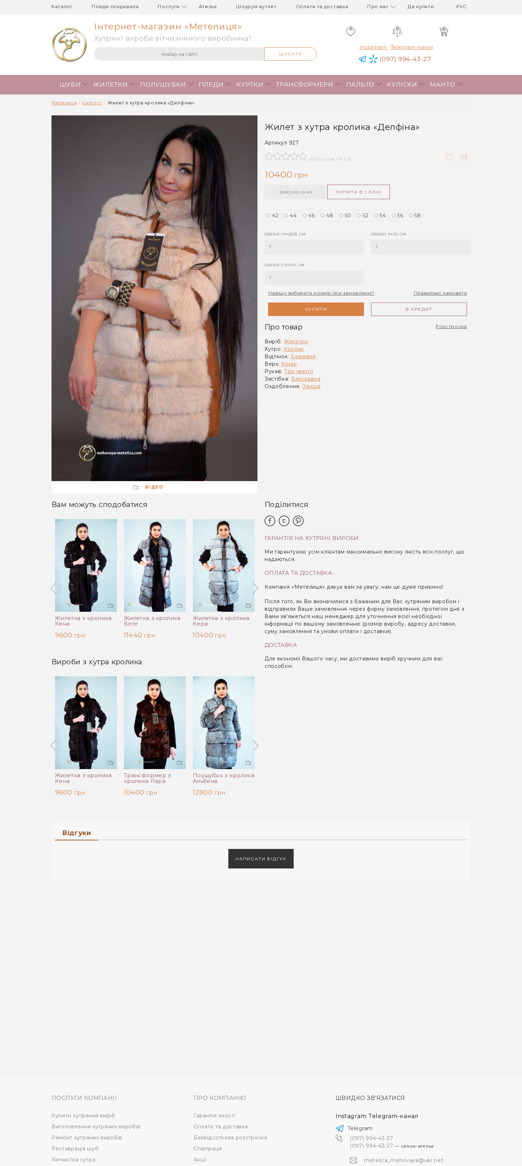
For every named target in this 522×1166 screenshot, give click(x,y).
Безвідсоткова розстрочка (230, 1137)
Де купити (421, 6)
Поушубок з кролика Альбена (223, 778)
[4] (294, 156)
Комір (289, 364)
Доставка (281, 645)
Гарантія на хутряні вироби (312, 538)
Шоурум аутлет (256, 6)
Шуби (70, 84)
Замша (311, 386)
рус (461, 6)
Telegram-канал (412, 47)
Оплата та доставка (322, 6)
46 (311, 215)
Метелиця (64, 102)
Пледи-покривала (115, 6)
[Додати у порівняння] (463, 157)
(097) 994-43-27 (392, 1146)
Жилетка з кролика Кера (221, 621)
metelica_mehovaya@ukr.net (404, 1160)
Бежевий (303, 356)
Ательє (208, 6)
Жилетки (110, 84)
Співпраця (208, 1148)
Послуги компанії (83, 1098)
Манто (442, 84)
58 (417, 215)
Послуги (169, 6)
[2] (277, 156)
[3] (286, 156)
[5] (303, 156)
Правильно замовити (440, 292)
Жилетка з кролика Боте (152, 621)
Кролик (294, 349)
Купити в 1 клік (358, 192)
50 (348, 215)
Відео (154, 487)
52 (365, 215)
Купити (316, 309)
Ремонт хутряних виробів (86, 1137)
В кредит (419, 309)
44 (293, 215)
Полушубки (163, 84)
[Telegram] (362, 59)
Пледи (211, 84)
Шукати (290, 53)
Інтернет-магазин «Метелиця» (168, 26)
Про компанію (220, 1098)
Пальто (360, 84)
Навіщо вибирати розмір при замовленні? (321, 292)
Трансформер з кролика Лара (147, 778)
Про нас (378, 6)
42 (275, 215)
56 (400, 215)
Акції (200, 1159)
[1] (269, 156)
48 (329, 215)
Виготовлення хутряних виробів (95, 1126)
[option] (154, 298)
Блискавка (305, 379)
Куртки (249, 84)
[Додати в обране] (449, 157)
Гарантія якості (214, 1115)
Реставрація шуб (75, 1148)
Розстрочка (451, 326)
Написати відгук (261, 858)
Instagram (373, 47)
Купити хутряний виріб (83, 1115)
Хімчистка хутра (73, 1159)
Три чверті (298, 371)
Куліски (402, 84)
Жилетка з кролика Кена (83, 621)
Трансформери (304, 84)
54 (383, 215)
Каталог (62, 6)
